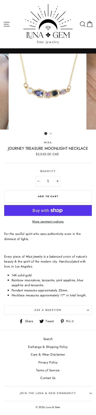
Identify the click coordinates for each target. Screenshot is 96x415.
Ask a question (48, 310)
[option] (48, 92)
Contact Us (47, 378)
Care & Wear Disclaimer (48, 354)
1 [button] (45, 133)
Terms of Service (48, 370)
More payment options (48, 221)
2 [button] (51, 133)
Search (48, 339)
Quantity (48, 171)
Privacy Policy (48, 362)
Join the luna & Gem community (48, 393)
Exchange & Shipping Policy (48, 346)
